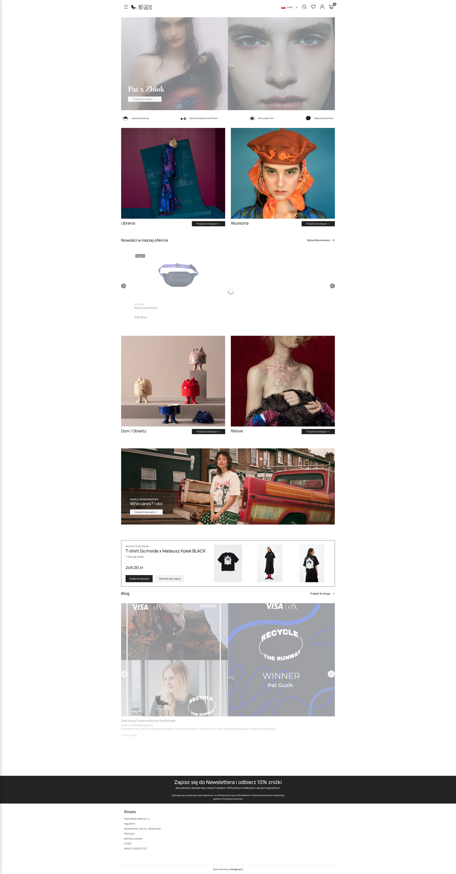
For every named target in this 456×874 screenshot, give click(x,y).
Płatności (129, 833)
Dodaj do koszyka (139, 578)
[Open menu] (126, 7)
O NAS (127, 843)
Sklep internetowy (227, 869)
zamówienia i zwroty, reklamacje (142, 828)
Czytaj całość (129, 735)
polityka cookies (133, 838)
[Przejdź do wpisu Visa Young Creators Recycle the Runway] (228, 659)
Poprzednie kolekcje (135, 818)
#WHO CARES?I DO (135, 848)
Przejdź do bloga (320, 593)
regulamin (129, 823)
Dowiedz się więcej (169, 578)
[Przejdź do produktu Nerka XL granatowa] (178, 277)
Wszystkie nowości (318, 240)
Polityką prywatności (232, 798)
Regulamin (208, 795)
